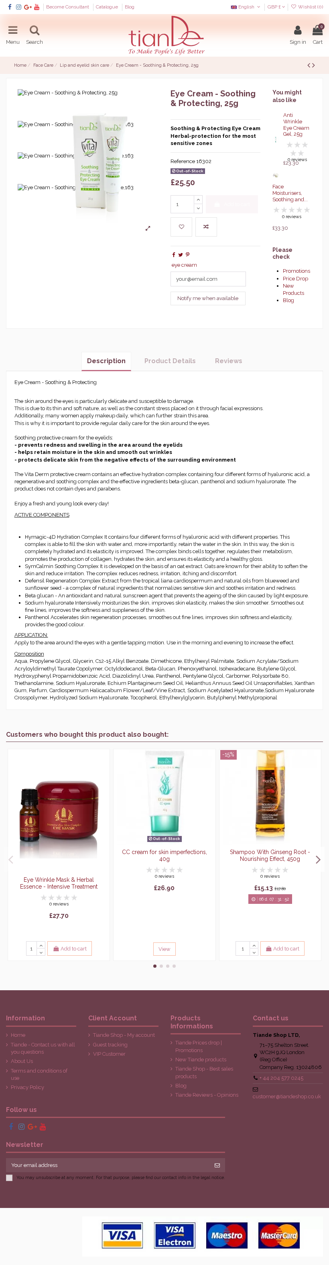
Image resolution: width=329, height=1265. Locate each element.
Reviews (228, 361)
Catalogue (107, 7)
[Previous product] (309, 65)
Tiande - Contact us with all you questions (43, 1048)
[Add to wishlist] (181, 227)
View (164, 949)
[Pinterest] (187, 255)
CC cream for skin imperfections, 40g (164, 855)
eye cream (184, 265)
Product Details (170, 361)
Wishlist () (310, 7)
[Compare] (103, 775)
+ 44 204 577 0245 (281, 1078)
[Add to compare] (206, 227)
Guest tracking (110, 1045)
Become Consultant (68, 7)
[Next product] (313, 65)
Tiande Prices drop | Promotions (198, 1046)
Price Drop (295, 279)
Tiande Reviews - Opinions (206, 1095)
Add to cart (237, 204)
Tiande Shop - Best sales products (204, 1072)
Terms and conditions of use (39, 1074)
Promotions (296, 271)
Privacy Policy (27, 1087)
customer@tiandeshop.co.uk (287, 1096)
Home (18, 1035)
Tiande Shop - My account (124, 1035)
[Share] (173, 255)
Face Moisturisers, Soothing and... (290, 193)
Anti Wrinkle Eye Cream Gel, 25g (296, 124)
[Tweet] (180, 255)
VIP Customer (109, 1054)
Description (106, 361)
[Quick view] (103, 789)
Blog (129, 7)
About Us (22, 1061)
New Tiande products (200, 1060)
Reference (183, 161)
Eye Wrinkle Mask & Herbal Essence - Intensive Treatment (58, 883)
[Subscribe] (217, 1165)
